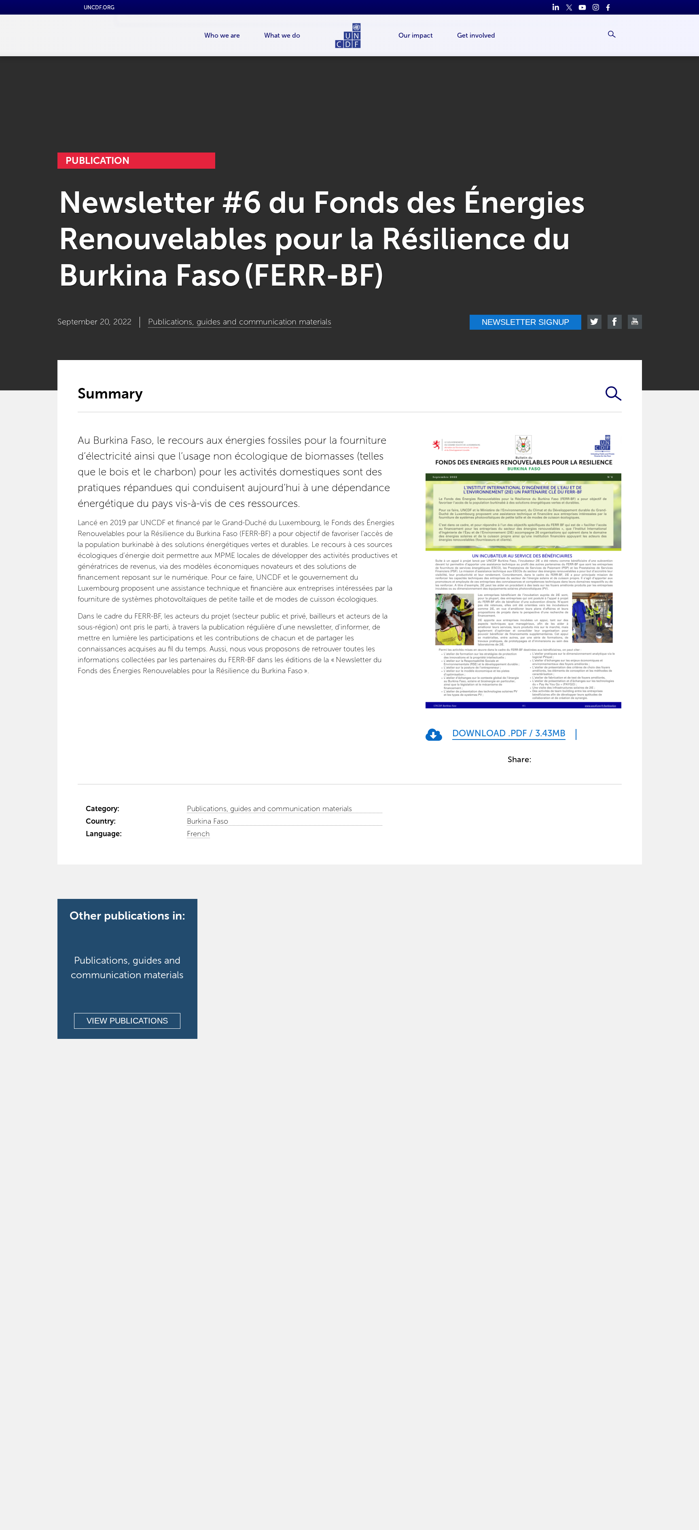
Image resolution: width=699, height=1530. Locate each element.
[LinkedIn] (555, 7)
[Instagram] (595, 7)
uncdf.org (99, 7)
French (198, 834)
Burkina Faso (207, 821)
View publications (127, 1020)
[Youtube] (582, 7)
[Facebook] (609, 7)
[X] (569, 7)
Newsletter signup (525, 322)
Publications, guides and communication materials (269, 809)
